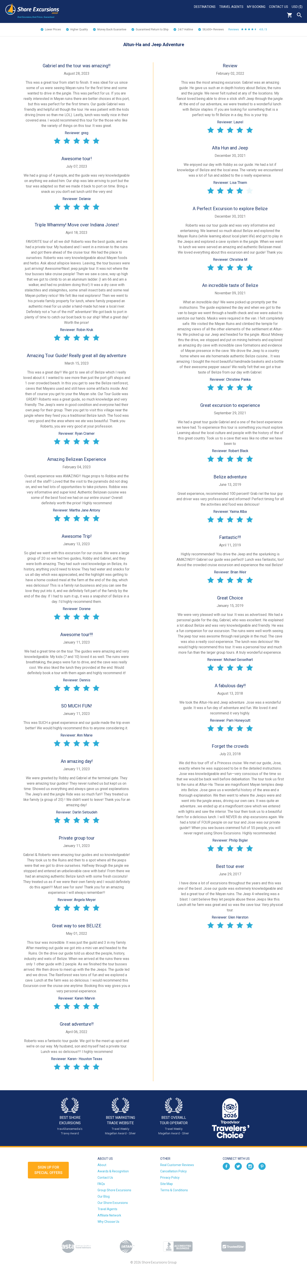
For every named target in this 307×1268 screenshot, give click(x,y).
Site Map (166, 1184)
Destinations (205, 7)
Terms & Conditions (174, 1190)
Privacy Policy (170, 1177)
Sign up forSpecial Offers (48, 1170)
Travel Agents (231, 7)
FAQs (101, 1184)
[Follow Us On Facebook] (226, 1166)
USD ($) (297, 7)
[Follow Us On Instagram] (250, 1166)
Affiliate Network (109, 1215)
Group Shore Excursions (114, 1190)
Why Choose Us (108, 1221)
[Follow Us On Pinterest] (262, 1166)
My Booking (256, 7)
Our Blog (104, 1196)
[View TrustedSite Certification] (233, 1246)
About (102, 1165)
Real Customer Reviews (177, 1165)
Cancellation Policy (173, 1171)
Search (299, 15)
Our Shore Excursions (113, 1203)
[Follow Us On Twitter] (238, 1166)
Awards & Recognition (113, 1171)
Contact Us (278, 7)
